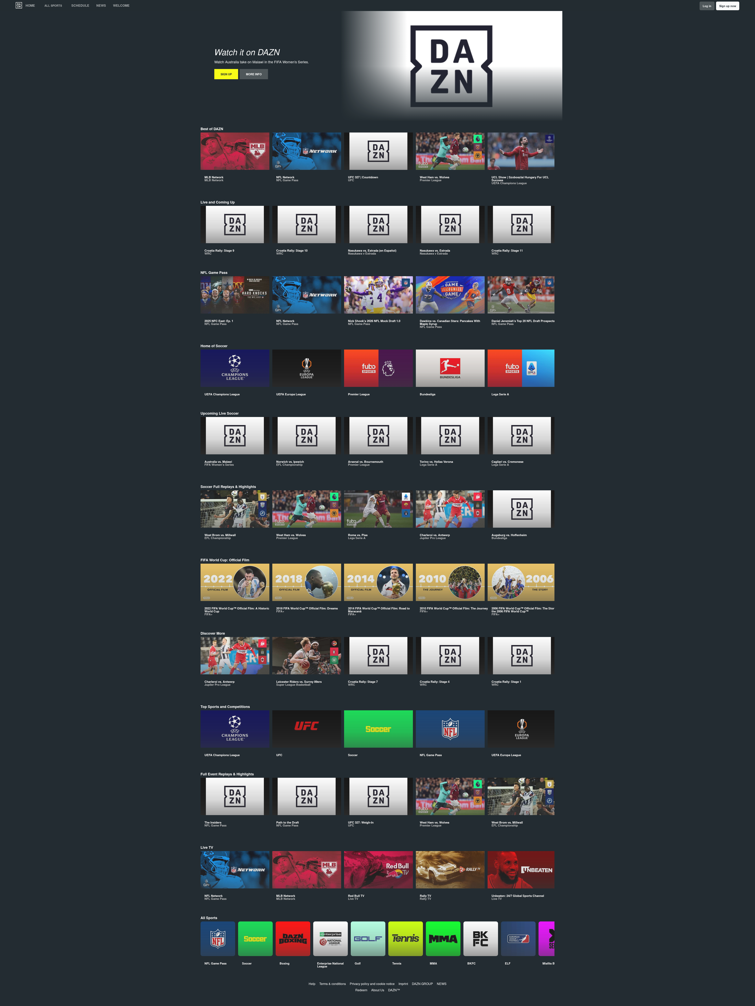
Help (312, 983)
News (101, 5)
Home (30, 5)
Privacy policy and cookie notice (372, 983)
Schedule (80, 5)
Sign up (226, 74)
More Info (254, 74)
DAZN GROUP (422, 983)
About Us (377, 990)
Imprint (403, 983)
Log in (707, 6)
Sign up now (727, 6)
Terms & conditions (332, 983)
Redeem (361, 990)
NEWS (442, 983)
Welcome (121, 5)
